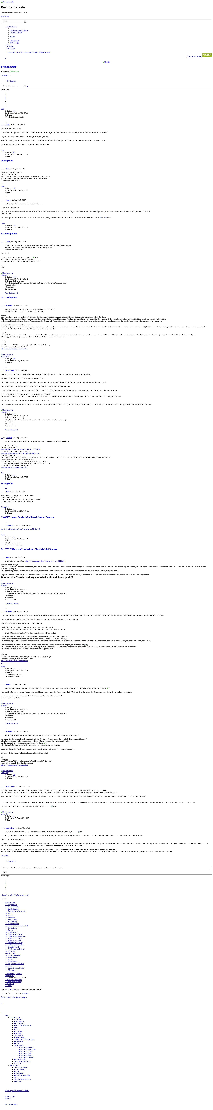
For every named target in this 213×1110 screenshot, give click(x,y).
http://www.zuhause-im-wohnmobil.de (14, 349)
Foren (7, 1015)
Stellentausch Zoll (25, 1053)
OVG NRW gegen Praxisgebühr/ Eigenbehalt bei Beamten (27, 517)
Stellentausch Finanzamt (27, 1049)
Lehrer (16, 1043)
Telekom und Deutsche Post (24, 1039)
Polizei (16, 1029)
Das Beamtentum (11, 1104)
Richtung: (49, 868)
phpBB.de (25, 993)
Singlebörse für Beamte (22, 1061)
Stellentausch (18, 1045)
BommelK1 (5, 507)
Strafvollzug (18, 1035)
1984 (14, 277)
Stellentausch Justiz (25, 1051)
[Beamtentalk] (7, 2)
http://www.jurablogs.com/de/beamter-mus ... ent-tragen (20, 449)
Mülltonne (17, 1081)
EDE (2, 109)
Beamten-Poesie (20, 1059)
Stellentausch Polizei (26, 1047)
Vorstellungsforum (20, 1067)
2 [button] (5, 97)
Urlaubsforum (19, 1073)
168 (14, 188)
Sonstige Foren (15, 1065)
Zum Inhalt (5, 16)
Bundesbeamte (19, 1021)
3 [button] (5, 99)
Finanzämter (18, 1041)
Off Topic (17, 1063)
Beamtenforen (15, 1017)
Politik (16, 1071)
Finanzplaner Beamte (194, 56)
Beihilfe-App (10, 1096)
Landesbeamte (19, 1023)
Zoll (15, 1027)
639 (14, 152)
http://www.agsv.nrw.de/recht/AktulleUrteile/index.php (20, 453)
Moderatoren (14, 71)
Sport (16, 1077)
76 (13, 537)
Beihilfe (8, 1098)
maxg (3, 535)
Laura (3, 186)
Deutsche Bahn (19, 1037)
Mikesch (4, 275)
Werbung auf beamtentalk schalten (17, 1091)
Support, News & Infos (22, 1079)
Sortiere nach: (26, 868)
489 (14, 359)
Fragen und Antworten (22, 1075)
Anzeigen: (6, 868)
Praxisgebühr (8, 66)
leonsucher (4, 357)
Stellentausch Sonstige (26, 1057)
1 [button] (5, 95)
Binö (2, 150)
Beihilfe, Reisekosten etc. (23, 1025)
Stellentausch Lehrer (26, 1055)
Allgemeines (18, 1019)
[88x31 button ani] (207, 56)
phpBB (12, 989)
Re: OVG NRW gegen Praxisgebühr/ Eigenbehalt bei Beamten (29, 549)
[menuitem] (19, 31)
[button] (6, 93)
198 (14, 111)
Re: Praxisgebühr (9, 233)
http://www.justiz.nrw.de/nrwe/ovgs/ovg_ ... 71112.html (20, 529)
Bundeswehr (18, 1033)
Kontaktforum (19, 1069)
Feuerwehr (18, 1031)
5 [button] (5, 103)
